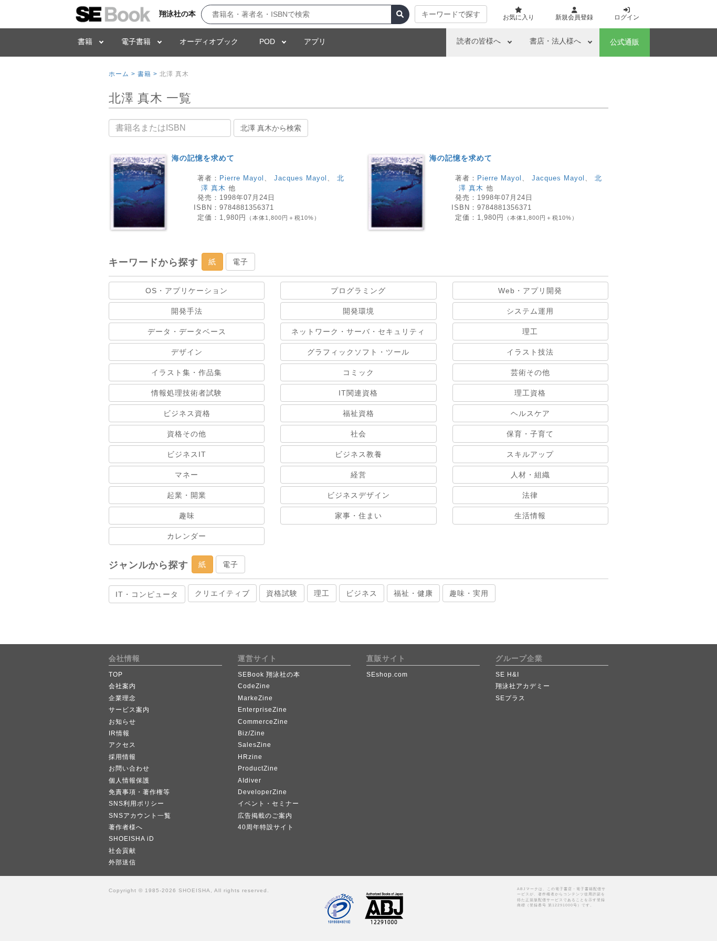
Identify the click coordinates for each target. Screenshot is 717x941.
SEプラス (510, 698)
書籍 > (147, 74)
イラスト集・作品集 (186, 372)
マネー (186, 474)
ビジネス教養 (358, 454)
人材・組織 (530, 474)
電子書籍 (136, 41)
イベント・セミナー (268, 803)
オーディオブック (209, 41)
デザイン (187, 352)
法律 (530, 495)
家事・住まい (358, 515)
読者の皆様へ (479, 41)
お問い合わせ (129, 768)
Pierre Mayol (241, 178)
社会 (358, 434)
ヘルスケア (530, 413)
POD (267, 41)
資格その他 (186, 434)
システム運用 (530, 311)
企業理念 (122, 698)
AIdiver (249, 780)
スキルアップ (530, 454)
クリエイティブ (222, 593)
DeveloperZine (262, 792)
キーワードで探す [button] (450, 14)
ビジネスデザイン (358, 495)
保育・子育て (530, 434)
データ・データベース (186, 331)
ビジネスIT (186, 454)
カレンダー (186, 536)
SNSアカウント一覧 (140, 815)
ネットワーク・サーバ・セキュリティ (358, 331)
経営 (358, 474)
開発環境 (358, 311)
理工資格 (530, 393)
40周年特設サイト (266, 827)
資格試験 (282, 593)
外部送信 (122, 862)
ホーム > (122, 74)
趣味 (187, 515)
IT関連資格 (358, 393)
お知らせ (122, 721)
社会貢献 (122, 850)
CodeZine (254, 686)
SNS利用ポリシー (136, 803)
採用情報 (122, 757)
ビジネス (361, 593)
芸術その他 (530, 372)
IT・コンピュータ (146, 594)
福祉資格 (358, 413)
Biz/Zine (251, 733)
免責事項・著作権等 (139, 792)
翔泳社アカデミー (522, 686)
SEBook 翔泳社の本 (269, 674)
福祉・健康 (413, 593)
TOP (116, 674)
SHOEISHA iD (131, 838)
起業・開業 (186, 495)
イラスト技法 (530, 352)
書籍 (85, 41)
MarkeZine (255, 698)
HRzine (250, 757)
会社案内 (122, 686)
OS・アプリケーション (186, 290)
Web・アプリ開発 (530, 290)
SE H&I (507, 674)
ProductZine (258, 768)
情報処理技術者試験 (186, 393)
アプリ (315, 41)
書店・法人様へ (555, 41)
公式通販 (624, 42)
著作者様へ (126, 827)
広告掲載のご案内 (265, 815)
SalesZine (254, 744)
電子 (240, 262)
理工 (530, 331)
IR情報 (119, 733)
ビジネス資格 (186, 413)
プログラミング (358, 290)
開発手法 (187, 311)
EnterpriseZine (262, 709)
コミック (358, 372)
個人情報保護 (129, 780)
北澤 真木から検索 (270, 128)
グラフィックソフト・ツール (358, 352)
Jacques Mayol (300, 178)
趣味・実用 (469, 593)
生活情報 (530, 515)
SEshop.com (387, 674)
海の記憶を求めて (203, 158)
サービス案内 (129, 709)
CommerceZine (263, 721)
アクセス (122, 744)
